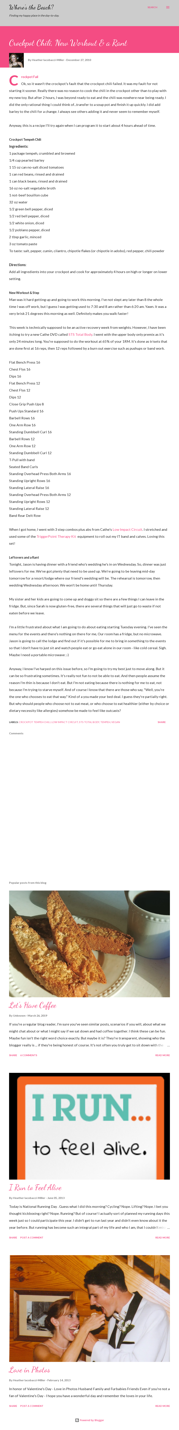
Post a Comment (31, 1237)
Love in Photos (29, 1369)
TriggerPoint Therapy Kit (57, 536)
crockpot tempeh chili (35, 722)
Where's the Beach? (31, 7)
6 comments (28, 1055)
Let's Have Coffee (32, 1005)
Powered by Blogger (91, 1420)
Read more (162, 1055)
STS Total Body (80, 334)
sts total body (89, 722)
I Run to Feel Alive (35, 1187)
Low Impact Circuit (127, 529)
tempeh (105, 722)
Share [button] (162, 722)
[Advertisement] (89, 851)
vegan (115, 722)
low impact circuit (65, 722)
